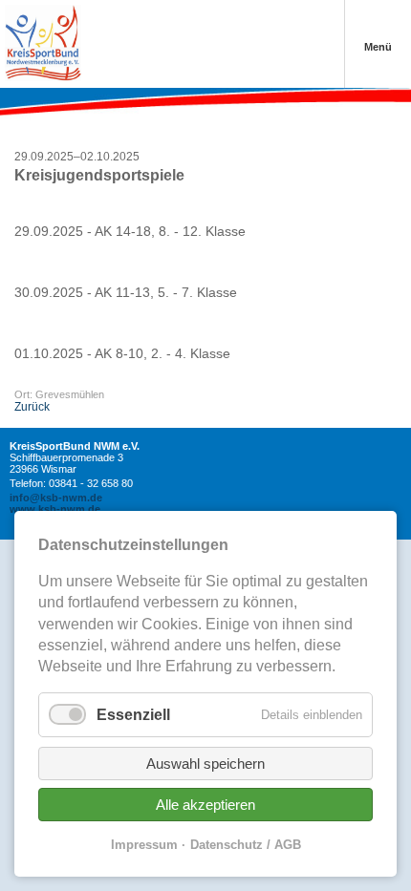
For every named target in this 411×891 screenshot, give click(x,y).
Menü (378, 47)
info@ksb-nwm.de (56, 497)
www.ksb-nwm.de (55, 509)
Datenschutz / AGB (245, 845)
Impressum (144, 845)
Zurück (32, 407)
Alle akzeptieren (205, 804)
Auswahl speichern (205, 763)
